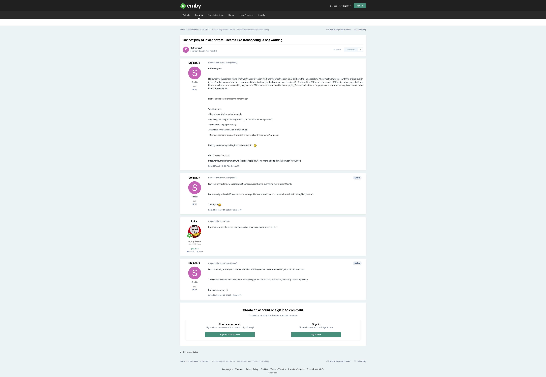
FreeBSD (213, 51)
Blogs (231, 15)
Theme (238, 369)
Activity (261, 15)
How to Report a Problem (340, 30)
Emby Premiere (246, 15)
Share (338, 50)
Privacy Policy (252, 369)
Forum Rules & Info (315, 369)
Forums (199, 15)
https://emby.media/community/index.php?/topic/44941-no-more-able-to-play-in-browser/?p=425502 (254, 161)
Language (227, 369)
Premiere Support (296, 369)
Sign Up (360, 6)
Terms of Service (278, 369)
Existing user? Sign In (340, 6)
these (223, 79)
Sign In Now (316, 334)
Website (186, 15)
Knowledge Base (215, 15)
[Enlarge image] (255, 145)
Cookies (264, 369)
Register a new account (230, 334)
